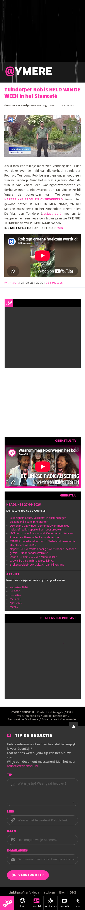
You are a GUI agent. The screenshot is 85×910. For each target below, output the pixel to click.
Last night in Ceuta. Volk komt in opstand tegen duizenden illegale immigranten (38, 520)
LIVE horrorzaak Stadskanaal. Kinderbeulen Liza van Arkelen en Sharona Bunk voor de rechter (41, 535)
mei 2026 (15, 599)
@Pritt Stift (11, 283)
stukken (49, 892)
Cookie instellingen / (56, 716)
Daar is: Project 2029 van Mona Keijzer (33, 557)
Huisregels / (58, 712)
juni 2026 (15, 595)
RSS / (70, 712)
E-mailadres (17, 851)
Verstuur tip (31, 875)
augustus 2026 (19, 587)
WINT (61, 228)
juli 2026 (15, 591)
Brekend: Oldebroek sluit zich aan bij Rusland (37, 564)
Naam (11, 831)
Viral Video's (31, 892)
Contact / (43, 712)
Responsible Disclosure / (24, 719)
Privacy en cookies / (29, 716)
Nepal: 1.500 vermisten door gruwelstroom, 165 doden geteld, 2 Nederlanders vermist (43, 551)
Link (10, 812)
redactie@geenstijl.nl (22, 766)
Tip (9, 775)
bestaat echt (51, 213)
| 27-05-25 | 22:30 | (41, 283)
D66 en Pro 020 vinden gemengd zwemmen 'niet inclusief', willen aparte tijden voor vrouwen (39, 527)
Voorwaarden (68, 719)
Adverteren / (50, 719)
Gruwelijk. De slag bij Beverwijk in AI (32, 561)
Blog (62, 892)
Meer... (14, 607)
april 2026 (16, 603)
